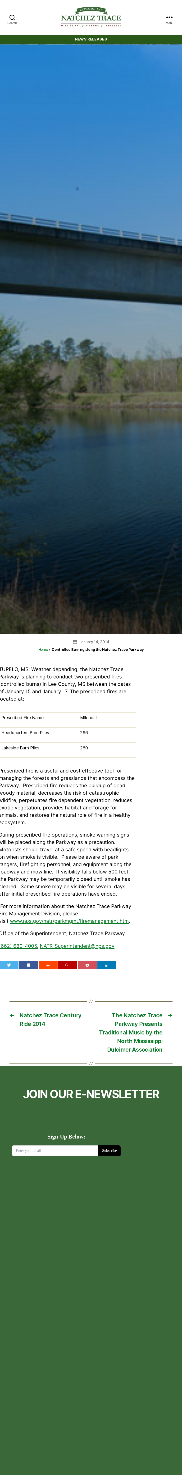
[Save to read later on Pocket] (87, 965)
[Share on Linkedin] (106, 965)
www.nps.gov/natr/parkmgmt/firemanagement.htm (69, 921)
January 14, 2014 (94, 641)
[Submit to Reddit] (48, 965)
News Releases (91, 39)
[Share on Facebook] (28, 965)
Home (43, 649)
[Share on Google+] (67, 965)
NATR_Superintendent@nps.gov (77, 946)
